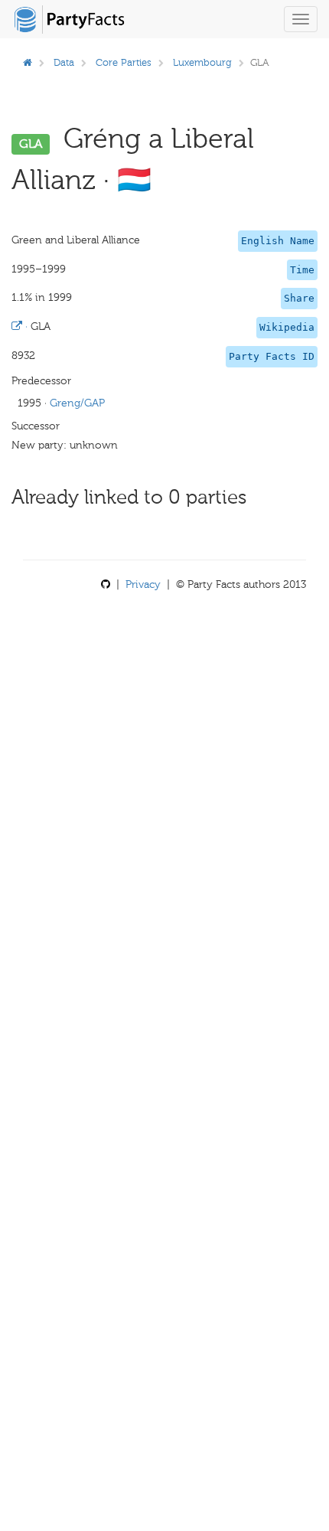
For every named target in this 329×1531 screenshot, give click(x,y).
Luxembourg (202, 62)
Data (64, 62)
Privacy (143, 584)
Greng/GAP (77, 403)
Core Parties (123, 62)
